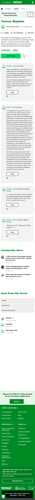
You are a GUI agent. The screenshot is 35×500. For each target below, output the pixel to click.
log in (24, 56)
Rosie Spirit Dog (13, 26)
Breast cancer (6, 50)
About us (5, 464)
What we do (22, 435)
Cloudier (9, 66)
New (30, 14)
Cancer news (22, 412)
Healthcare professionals (6, 457)
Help (19, 415)
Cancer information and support (8, 429)
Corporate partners (24, 441)
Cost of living (6, 433)
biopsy (15, 50)
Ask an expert (6, 418)
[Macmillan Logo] (6, 488)
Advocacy (5, 449)
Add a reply (11, 56)
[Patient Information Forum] (32, 488)
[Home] (17, 2)
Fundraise (5, 443)
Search (9, 9)
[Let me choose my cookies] (3, 496)
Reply (12, 92)
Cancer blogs (6, 415)
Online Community (9, 408)
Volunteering (6, 453)
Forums (16, 9)
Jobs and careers (24, 432)
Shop (3, 461)
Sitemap (21, 418)
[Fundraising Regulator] (20, 488)
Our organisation (23, 438)
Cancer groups (6, 412)
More (6, 2)
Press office (22, 445)
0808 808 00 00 (17, 481)
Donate (16, 401)
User (33, 2)
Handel (8, 107)
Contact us (21, 428)
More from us (7, 424)
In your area (6, 440)
